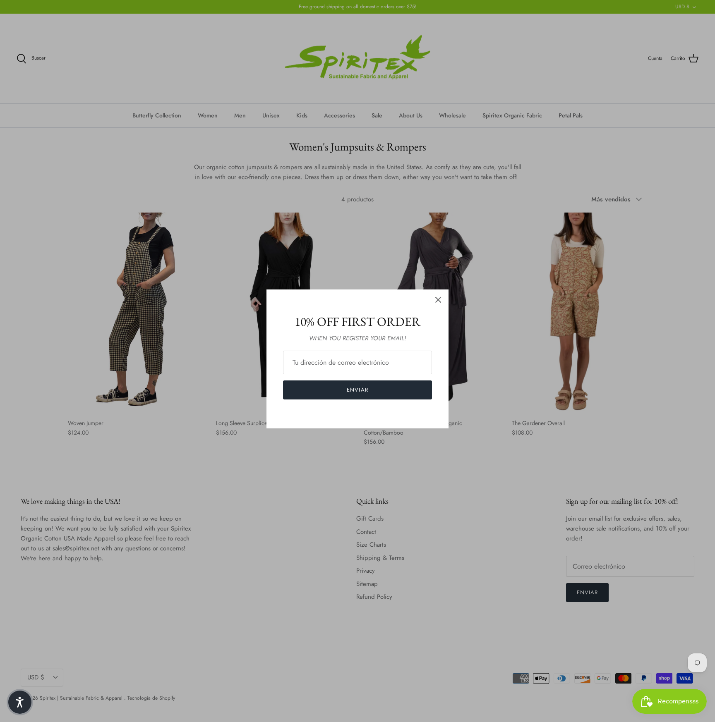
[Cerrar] (438, 300)
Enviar (357, 390)
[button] (20, 702)
